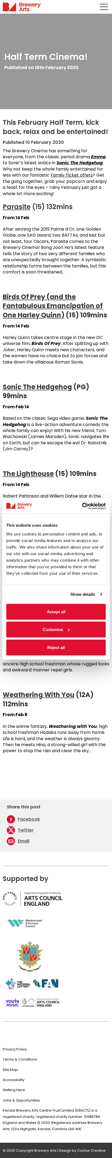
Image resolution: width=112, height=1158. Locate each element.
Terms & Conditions (20, 1059)
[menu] (104, 7)
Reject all (56, 647)
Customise (53, 629)
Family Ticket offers (72, 175)
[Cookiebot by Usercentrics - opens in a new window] (82, 506)
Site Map (10, 1069)
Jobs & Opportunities (21, 1100)
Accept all (56, 611)
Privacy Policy (15, 1049)
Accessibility (13, 1079)
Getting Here (14, 1090)
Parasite (16, 206)
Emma (98, 157)
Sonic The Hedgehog (37, 386)
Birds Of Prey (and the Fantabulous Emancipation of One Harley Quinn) (53, 306)
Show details (82, 594)
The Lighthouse (28, 473)
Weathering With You (38, 694)
